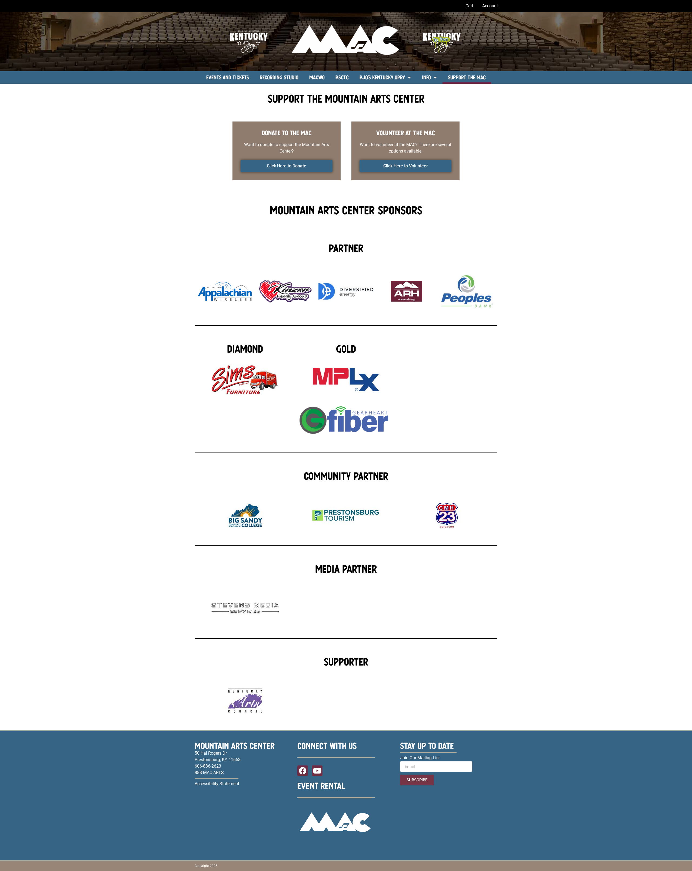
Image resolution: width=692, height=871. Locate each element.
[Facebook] (302, 770)
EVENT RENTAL (321, 785)
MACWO (317, 77)
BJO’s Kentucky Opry (382, 77)
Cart (469, 5)
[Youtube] (317, 770)
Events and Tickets (227, 77)
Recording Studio (279, 77)
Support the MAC (467, 77)
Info (426, 77)
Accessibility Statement (217, 783)
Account (490, 5)
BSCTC (342, 77)
